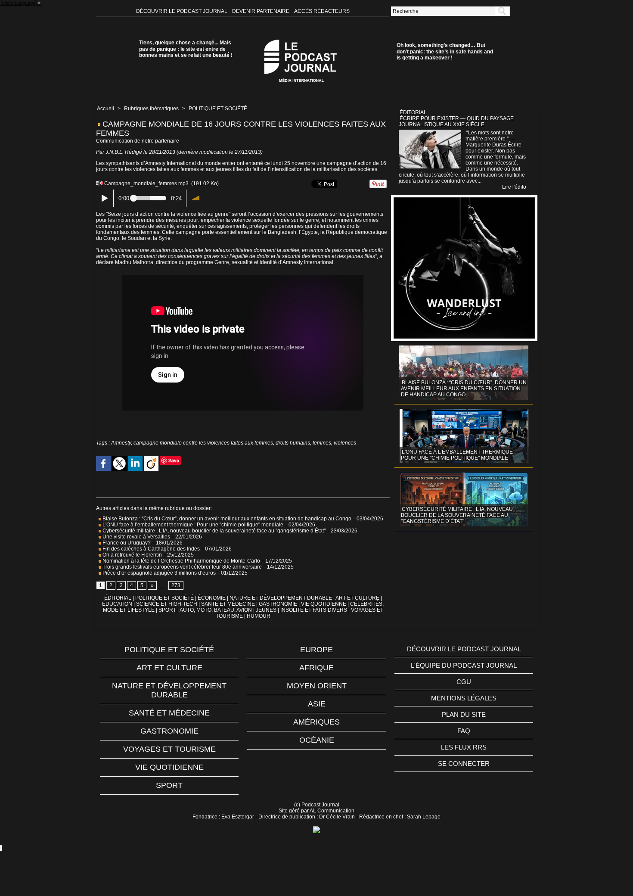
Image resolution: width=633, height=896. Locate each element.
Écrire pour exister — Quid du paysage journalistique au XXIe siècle (456, 121)
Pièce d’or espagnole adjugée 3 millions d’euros (158, 573)
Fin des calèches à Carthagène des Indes (151, 549)
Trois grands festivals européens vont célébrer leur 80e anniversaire (181, 567)
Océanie (316, 740)
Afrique (316, 667)
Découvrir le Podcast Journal (182, 11)
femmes (322, 443)
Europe (316, 649)
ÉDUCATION (117, 604)
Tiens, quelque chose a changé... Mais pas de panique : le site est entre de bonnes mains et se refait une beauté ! (186, 49)
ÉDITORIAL (117, 598)
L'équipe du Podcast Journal (464, 665)
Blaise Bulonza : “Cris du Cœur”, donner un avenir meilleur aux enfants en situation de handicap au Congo (226, 519)
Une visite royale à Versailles (135, 537)
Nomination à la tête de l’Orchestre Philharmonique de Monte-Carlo (181, 561)
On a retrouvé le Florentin (131, 555)
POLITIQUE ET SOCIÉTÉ (218, 109)
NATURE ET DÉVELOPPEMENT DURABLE (281, 598)
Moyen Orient (317, 685)
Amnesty (121, 443)
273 (175, 585)
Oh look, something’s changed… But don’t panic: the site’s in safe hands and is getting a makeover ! (445, 51)
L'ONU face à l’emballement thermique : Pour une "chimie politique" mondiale (192, 525)
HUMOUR (258, 616)
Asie (317, 704)
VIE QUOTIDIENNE (323, 604)
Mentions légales (463, 698)
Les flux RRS (464, 747)
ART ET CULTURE (357, 598)
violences (345, 443)
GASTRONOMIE (278, 604)
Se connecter (464, 763)
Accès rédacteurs (322, 11)
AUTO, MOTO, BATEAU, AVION (216, 610)
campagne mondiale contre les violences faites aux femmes (203, 443)
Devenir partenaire (261, 11)
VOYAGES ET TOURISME (169, 749)
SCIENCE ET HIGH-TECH (167, 604)
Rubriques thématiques (151, 109)
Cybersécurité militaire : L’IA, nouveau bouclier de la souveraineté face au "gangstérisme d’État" (213, 531)
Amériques (316, 722)
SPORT (167, 610)
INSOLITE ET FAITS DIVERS (313, 610)
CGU (463, 681)
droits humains (293, 443)
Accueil (105, 109)
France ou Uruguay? (126, 543)
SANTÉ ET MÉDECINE (228, 604)
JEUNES (266, 610)
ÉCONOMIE (212, 598)
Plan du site (464, 714)
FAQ (463, 730)
